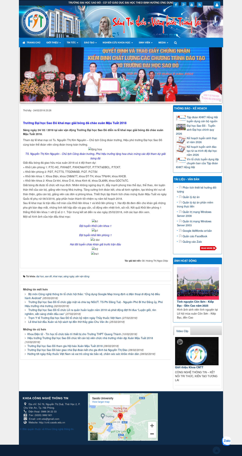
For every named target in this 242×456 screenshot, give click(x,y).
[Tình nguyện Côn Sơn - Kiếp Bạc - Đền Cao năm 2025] (198, 283)
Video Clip (182, 331)
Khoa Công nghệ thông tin (59, 429)
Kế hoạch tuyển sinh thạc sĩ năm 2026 (202, 140)
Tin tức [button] (71, 42)
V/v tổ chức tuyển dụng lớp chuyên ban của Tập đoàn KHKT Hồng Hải (197, 163)
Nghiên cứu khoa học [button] (117, 42)
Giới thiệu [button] (52, 42)
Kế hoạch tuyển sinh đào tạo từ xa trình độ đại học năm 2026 (202, 151)
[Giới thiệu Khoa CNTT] (197, 351)
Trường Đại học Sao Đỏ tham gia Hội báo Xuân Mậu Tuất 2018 (65, 346)
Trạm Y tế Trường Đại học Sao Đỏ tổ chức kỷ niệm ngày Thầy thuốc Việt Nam (74, 318)
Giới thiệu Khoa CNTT (189, 367)
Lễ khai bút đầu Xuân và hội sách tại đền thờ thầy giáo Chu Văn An (68, 322)
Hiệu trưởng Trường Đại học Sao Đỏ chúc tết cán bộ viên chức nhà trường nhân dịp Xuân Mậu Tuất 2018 (90, 338)
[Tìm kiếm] (176, 42)
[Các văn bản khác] (209, 249)
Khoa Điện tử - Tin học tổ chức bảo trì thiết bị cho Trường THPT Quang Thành (74, 334)
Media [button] (162, 42)
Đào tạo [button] (89, 42)
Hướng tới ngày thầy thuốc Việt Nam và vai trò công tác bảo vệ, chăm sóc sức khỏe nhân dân (83, 354)
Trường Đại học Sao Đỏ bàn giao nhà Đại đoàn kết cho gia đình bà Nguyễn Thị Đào (77, 350)
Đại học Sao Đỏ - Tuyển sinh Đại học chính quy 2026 (195, 129)
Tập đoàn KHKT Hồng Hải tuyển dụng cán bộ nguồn (202, 119)
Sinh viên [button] (145, 42)
